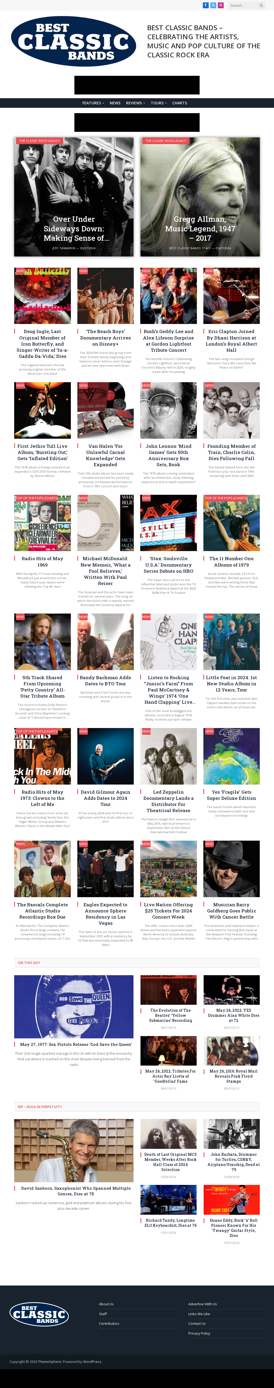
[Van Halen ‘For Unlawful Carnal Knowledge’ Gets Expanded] (105, 410)
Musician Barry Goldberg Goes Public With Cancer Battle (231, 910)
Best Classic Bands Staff (190, 248)
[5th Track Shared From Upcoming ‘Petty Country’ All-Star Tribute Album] (42, 642)
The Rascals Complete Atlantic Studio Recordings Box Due (42, 910)
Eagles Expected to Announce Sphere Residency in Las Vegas (105, 913)
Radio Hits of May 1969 (42, 561)
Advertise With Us (202, 1304)
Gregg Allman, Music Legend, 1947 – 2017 (200, 228)
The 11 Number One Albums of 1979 (231, 561)
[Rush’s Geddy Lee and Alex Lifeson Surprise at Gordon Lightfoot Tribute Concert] (168, 296)
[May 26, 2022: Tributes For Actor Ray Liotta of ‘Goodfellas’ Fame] (168, 1051)
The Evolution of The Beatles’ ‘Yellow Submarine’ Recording (170, 1015)
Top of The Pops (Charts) (37, 498)
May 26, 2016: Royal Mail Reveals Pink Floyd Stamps (234, 1076)
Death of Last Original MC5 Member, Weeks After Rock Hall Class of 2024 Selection (170, 1162)
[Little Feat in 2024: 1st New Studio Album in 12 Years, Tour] (231, 642)
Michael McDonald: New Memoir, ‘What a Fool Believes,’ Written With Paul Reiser (106, 570)
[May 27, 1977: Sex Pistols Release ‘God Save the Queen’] (74, 1006)
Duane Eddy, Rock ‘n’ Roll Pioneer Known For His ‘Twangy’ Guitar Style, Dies (234, 1228)
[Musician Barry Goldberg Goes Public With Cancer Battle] (231, 869)
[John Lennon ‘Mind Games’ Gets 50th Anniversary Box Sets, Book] (168, 410)
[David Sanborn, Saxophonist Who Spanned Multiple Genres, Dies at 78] (74, 1150)
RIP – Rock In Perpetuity (40, 1106)
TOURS (157, 102)
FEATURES (91, 102)
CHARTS (179, 102)
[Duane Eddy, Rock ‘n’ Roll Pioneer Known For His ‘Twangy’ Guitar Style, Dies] (232, 1200)
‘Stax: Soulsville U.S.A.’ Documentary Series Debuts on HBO (168, 564)
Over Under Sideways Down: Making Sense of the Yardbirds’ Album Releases (74, 228)
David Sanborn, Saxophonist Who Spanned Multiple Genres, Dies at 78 (76, 1190)
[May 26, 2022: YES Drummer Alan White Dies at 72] (232, 990)
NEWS (115, 102)
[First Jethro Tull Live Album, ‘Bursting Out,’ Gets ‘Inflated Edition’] (42, 410)
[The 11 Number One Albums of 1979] (231, 523)
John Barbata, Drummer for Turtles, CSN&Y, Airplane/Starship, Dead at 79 (233, 1162)
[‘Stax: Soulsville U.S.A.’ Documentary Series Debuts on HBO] (168, 523)
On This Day (29, 962)
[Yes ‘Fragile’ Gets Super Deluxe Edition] (231, 756)
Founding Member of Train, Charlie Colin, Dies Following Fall (231, 452)
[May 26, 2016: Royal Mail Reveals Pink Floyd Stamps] (232, 1051)
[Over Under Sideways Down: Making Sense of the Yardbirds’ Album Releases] (74, 196)
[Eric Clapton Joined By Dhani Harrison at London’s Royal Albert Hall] (231, 296)
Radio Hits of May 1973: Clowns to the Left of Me (42, 798)
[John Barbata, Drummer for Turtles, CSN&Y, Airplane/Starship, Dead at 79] (232, 1134)
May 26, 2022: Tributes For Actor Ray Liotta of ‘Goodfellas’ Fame (170, 1076)
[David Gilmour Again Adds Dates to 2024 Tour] (105, 756)
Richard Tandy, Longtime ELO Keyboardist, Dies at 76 (170, 1223)
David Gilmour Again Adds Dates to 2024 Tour (105, 798)
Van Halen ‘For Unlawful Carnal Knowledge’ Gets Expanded (105, 455)
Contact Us (197, 1323)
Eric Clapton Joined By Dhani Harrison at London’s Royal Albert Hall (231, 340)
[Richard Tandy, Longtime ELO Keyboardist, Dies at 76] (168, 1200)
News (20, 271)
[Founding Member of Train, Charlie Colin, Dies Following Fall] (231, 410)
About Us (106, 1304)
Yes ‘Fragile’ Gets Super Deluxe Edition (231, 795)
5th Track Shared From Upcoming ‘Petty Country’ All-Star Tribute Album (42, 686)
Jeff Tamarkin (63, 248)
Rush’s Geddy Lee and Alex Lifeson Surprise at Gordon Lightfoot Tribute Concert (168, 340)
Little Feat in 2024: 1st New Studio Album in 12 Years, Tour (231, 683)
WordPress (92, 1361)
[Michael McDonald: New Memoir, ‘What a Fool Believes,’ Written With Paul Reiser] (105, 523)
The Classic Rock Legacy (39, 141)
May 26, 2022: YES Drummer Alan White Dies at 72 (233, 1015)
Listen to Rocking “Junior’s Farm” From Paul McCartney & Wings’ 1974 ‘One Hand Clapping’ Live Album (168, 689)
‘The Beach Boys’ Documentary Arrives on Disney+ (105, 337)
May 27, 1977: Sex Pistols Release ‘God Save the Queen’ (76, 1044)
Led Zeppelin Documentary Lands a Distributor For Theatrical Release (168, 801)
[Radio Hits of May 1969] (42, 523)
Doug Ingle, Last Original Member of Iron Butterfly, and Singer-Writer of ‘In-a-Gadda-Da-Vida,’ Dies (42, 343)
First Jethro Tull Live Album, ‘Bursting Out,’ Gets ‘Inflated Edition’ (42, 452)
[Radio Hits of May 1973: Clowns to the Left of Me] (42, 756)
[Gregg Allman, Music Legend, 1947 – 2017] (200, 196)
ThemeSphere (49, 1361)
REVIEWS (134, 102)
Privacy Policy (199, 1333)
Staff (103, 1313)
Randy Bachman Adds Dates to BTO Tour (105, 680)
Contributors (109, 1323)
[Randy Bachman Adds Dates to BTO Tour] (105, 642)
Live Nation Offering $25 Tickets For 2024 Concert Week (168, 910)
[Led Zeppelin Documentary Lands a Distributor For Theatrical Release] (168, 756)
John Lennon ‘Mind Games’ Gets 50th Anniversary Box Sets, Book (169, 455)
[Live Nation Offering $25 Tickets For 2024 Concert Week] (168, 869)
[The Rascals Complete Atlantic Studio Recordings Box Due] (42, 869)
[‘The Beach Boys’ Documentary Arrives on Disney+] (105, 296)
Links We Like (199, 1313)
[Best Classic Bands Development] (73, 41)
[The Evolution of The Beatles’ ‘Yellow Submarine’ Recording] (168, 990)
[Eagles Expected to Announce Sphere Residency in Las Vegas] (105, 869)
